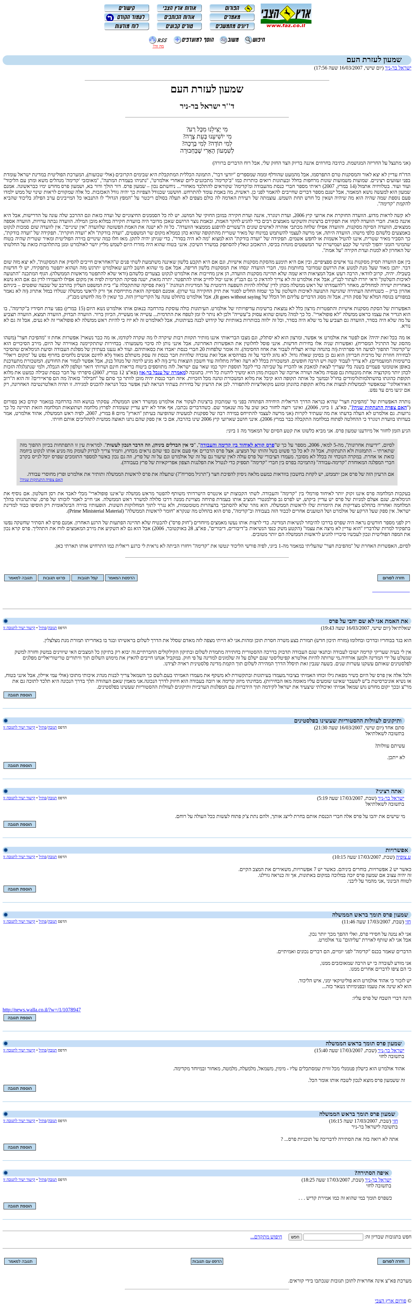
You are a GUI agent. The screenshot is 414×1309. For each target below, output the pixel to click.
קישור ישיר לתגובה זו (19, 627)
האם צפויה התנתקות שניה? (379, 407)
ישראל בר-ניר (398, 68)
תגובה (52, 627)
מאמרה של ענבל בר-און (162, 372)
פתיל (43, 627)
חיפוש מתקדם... (266, 1236)
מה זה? (158, 46)
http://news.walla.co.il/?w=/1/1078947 (42, 1009)
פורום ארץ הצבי (390, 1301)
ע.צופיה (403, 857)
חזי (408, 921)
